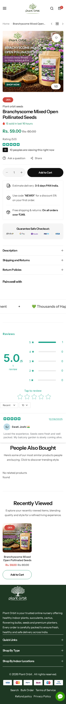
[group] (33, 61)
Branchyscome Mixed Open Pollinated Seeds (17, 558)
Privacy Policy (42, 696)
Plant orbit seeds (13, 106)
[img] (11, 145)
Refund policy (23, 696)
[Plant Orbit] (33, 8)
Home (6, 23)
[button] (46, 342)
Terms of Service (46, 690)
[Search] (52, 8)
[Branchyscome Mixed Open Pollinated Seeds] (17, 537)
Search (14, 690)
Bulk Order (27, 690)
